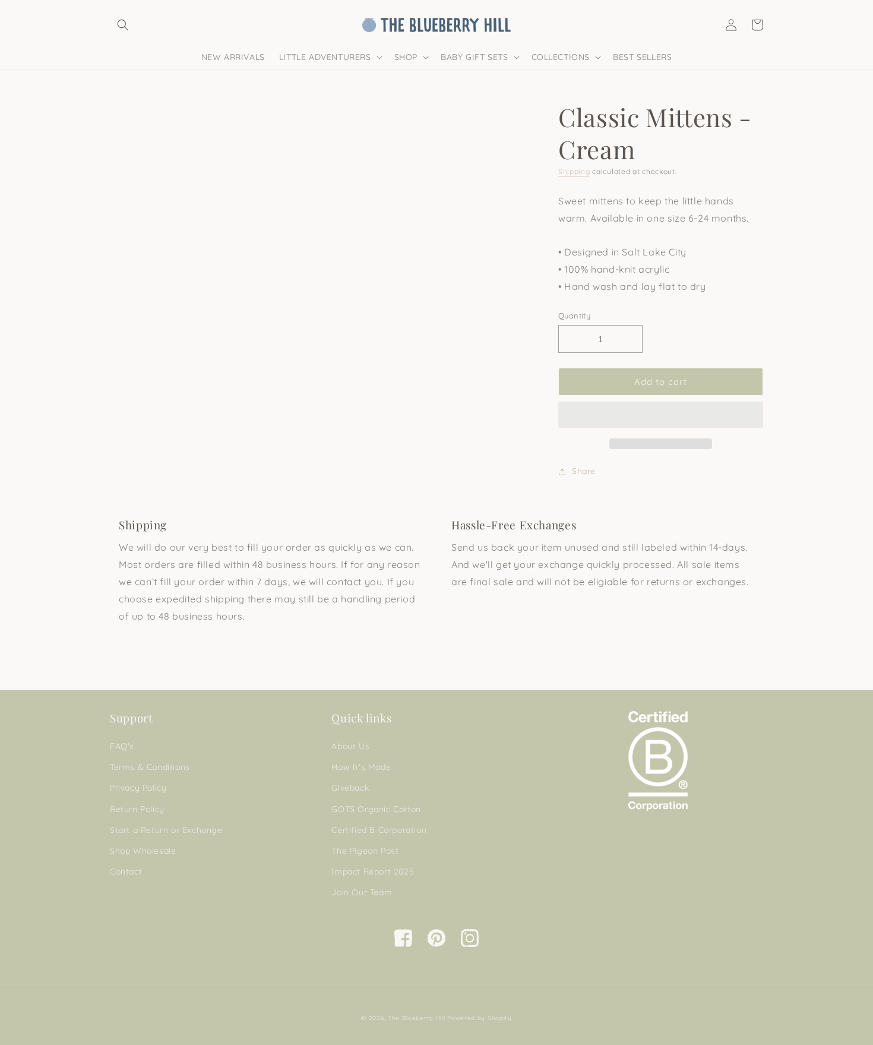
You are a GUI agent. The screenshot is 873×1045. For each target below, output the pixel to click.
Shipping (574, 171)
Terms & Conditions (150, 767)
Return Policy (137, 809)
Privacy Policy (138, 787)
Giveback (350, 787)
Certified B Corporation (378, 830)
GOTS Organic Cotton (375, 809)
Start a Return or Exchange (166, 830)
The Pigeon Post (364, 850)
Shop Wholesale (143, 850)
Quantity (574, 315)
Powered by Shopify (479, 1018)
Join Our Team (361, 892)
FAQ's (122, 746)
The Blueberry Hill (416, 1018)
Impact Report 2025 (372, 871)
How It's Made (361, 767)
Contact (126, 871)
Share (584, 471)
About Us (350, 746)
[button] (660, 415)
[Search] (123, 25)
